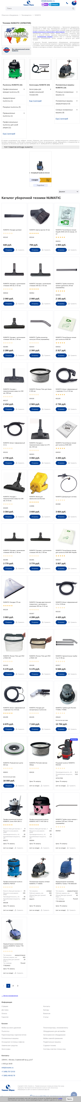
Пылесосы (5, 1031)
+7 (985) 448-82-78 (8, 1075)
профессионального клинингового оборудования (49, 32)
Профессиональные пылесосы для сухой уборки (10, 124)
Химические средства (10, 1045)
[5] (12, 233)
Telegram (55, 4)
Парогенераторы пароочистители (14, 1035)
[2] (6, 233)
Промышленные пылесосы (9, 114)
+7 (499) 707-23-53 (8, 1071)
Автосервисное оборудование (54, 1035)
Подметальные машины (52, 1042)
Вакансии (46, 1013)
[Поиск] (73, 8)
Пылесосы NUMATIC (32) (12, 85)
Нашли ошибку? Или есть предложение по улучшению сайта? (53, 1096)
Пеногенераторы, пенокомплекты (55, 1028)
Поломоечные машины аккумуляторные (64, 102)
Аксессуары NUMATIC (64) (39, 85)
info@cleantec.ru (48, 1)
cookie (60, 1098)
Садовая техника (49, 1045)
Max (46, 4)
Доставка (5, 1010)
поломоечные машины (45, 36)
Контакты (46, 1006)
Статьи (45, 1017)
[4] (10, 233)
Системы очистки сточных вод (54, 1049)
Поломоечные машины (10, 1038)
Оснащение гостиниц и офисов (13, 1042)
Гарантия (5, 1017)
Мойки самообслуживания (53, 1038)
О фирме (5, 1006)
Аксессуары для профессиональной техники (36, 92)
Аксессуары (6, 1049)
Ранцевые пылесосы (12, 107)
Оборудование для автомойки (54, 1031)
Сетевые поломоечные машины (64, 111)
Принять (69, 1099)
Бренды (46, 1010)
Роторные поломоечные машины (64, 93)
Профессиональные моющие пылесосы (11, 90)
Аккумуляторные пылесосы (9, 99)
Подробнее (40, 185)
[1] (4, 233)
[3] (8, 233)
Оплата (4, 1013)
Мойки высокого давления (11, 1028)
